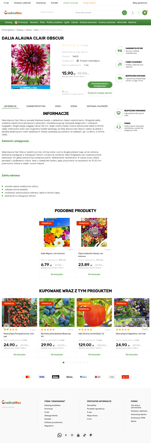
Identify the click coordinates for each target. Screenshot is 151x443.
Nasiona (132, 22)
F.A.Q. (89, 419)
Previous (6, 326)
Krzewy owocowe (107, 22)
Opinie (133, 421)
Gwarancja (41, 3)
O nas (6, 3)
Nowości (34, 22)
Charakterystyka (35, 106)
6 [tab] (81, 362)
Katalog (8, 22)
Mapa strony (92, 415)
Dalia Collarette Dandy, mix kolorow (90, 254)
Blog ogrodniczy (140, 3)
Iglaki (66, 22)
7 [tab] (84, 362)
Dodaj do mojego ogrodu (100, 93)
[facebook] (66, 435)
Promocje (23, 22)
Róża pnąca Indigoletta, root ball (131, 333)
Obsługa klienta (51, 415)
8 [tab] (87, 362)
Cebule (74, 22)
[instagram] (72, 435)
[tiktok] (84, 435)
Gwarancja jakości (139, 414)
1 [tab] (63, 362)
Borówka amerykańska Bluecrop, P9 (56, 334)
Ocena (74, 106)
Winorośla (122, 22)
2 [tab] (67, 362)
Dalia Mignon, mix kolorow (53, 253)
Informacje (10, 106)
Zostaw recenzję (70, 3)
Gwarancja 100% (138, 418)
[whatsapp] (59, 435)
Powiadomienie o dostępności (100, 84)
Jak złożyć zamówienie (136, 406)
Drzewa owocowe (88, 22)
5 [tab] (77, 362)
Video (58, 106)
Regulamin (49, 426)
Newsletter (91, 405)
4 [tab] (74, 362)
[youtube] (78, 435)
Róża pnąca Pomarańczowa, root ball (19, 334)
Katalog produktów (52, 405)
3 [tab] (70, 362)
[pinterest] (91, 435)
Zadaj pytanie (89, 3)
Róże (42, 22)
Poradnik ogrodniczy (96, 409)
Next (145, 326)
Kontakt (54, 3)
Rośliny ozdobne (55, 22)
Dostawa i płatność (22, 3)
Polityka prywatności (53, 422)
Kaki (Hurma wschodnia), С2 (91, 333)
